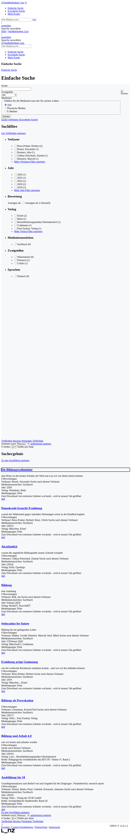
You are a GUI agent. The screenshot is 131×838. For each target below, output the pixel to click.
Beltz (20, 218)
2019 (19, 187)
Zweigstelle (7, 92)
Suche (4, 85)
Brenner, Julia (24, 152)
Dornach (21, 260)
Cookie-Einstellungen (22, 827)
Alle (9, 105)
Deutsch (21, 276)
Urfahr (20, 263)
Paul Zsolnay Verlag (27, 228)
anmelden (6, 25)
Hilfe (3, 31)
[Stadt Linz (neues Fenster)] (8, 832)
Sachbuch (22, 244)
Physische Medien (16, 108)
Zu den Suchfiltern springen (15, 460)
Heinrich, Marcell (26, 158)
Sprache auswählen (11, 28)
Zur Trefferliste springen (13, 133)
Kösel (20, 215)
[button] (125, 92)
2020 (19, 184)
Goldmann (22, 225)
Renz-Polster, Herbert (28, 146)
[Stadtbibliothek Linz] (12, 2)
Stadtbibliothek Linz (18, 31)
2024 (19, 181)
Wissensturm (23, 257)
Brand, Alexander (26, 149)
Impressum (54, 827)
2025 (19, 177)
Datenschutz (41, 827)
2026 (19, 174)
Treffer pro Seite (25, 446)
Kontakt (5, 827)
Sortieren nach (8, 443)
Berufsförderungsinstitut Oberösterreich (37, 222)
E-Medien (12, 111)
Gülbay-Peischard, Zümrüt (30, 155)
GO (34, 19)
